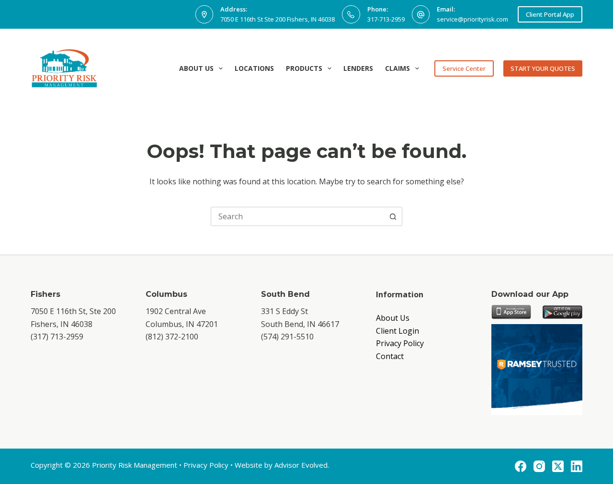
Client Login (397, 331)
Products (304, 68)
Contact (390, 356)
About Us (196, 68)
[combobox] (297, 216)
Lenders (358, 68)
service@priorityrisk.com (472, 19)
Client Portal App (550, 14)
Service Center (464, 68)
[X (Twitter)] (558, 466)
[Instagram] (539, 466)
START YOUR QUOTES (543, 68)
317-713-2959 (386, 19)
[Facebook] (520, 466)
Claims (397, 68)
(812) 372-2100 (172, 336)
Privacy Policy (400, 343)
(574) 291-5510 (287, 336)
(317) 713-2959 (57, 336)
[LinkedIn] (576, 466)
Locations (254, 68)
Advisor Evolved (301, 465)
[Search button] (393, 216)
